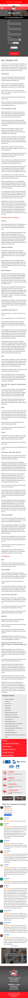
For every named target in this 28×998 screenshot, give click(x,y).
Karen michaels (7, 851)
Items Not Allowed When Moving (11, 732)
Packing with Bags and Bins (10, 721)
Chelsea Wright (7, 922)
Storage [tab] (4, 740)
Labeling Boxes (8, 708)
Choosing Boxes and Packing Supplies (12, 717)
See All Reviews (14, 946)
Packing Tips (7, 701)
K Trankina (6, 864)
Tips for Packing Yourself (9, 730)
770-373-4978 (24, 5)
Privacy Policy (14, 996)
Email (8, 26)
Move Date (9, 37)
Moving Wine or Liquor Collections (11, 714)
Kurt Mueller (6, 885)
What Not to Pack (8, 703)
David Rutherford (7, 910)
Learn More (19, 2)
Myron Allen (6, 823)
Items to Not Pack (8, 710)
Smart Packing (7, 706)
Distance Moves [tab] (6, 746)
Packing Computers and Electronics (11, 726)
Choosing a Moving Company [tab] (10, 743)
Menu (4, 8)
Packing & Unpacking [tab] (8, 696)
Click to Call (4, 5)
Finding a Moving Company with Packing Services (14, 723)
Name (8, 21)
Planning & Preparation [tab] (8, 749)
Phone (8, 32)
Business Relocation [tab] (8, 752)
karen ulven (6, 818)
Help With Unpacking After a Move (11, 712)
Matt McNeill (6, 840)
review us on (7, 814)
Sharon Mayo (7, 878)
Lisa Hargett (7, 934)
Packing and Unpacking (9, 699)
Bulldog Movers (7, 807)
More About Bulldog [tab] (7, 755)
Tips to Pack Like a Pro (9, 719)
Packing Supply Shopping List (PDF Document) (13, 728)
